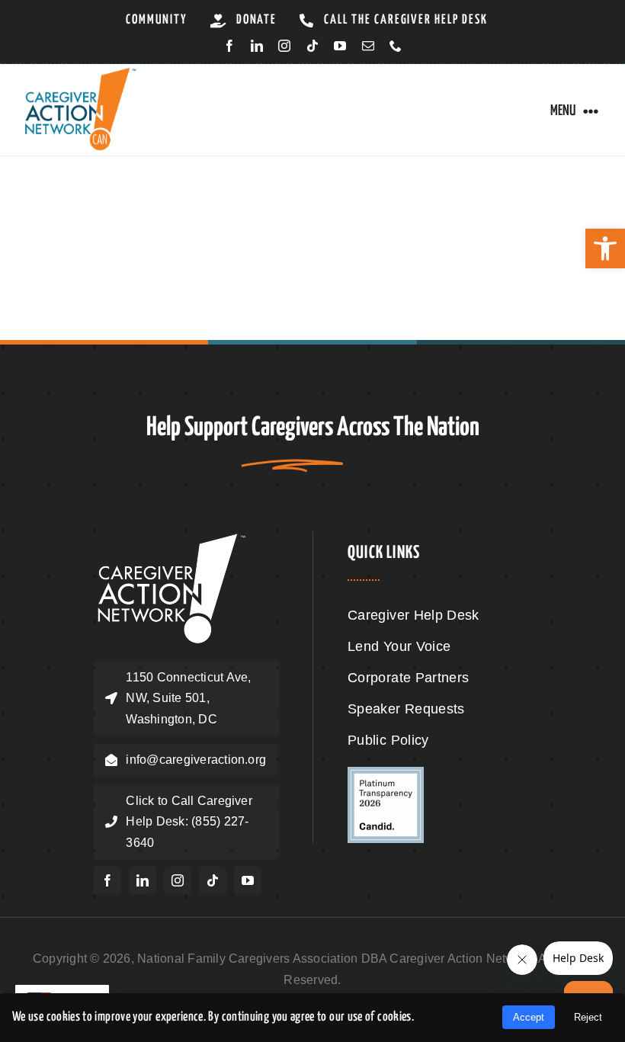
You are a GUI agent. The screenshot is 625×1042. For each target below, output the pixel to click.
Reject (588, 1017)
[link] (605, 248)
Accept (528, 1017)
